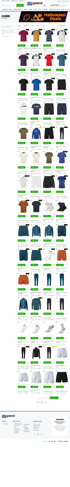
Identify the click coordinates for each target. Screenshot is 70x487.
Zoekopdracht (20, 5)
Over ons (63, 1)
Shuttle (39, 9)
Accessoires (45, 9)
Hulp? (67, 1)
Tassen (25, 9)
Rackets (10, 9)
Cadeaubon (59, 1)
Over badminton (52, 9)
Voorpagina (4, 9)
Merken (62, 9)
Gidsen (58, 9)
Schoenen (30, 9)
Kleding (35, 9)
